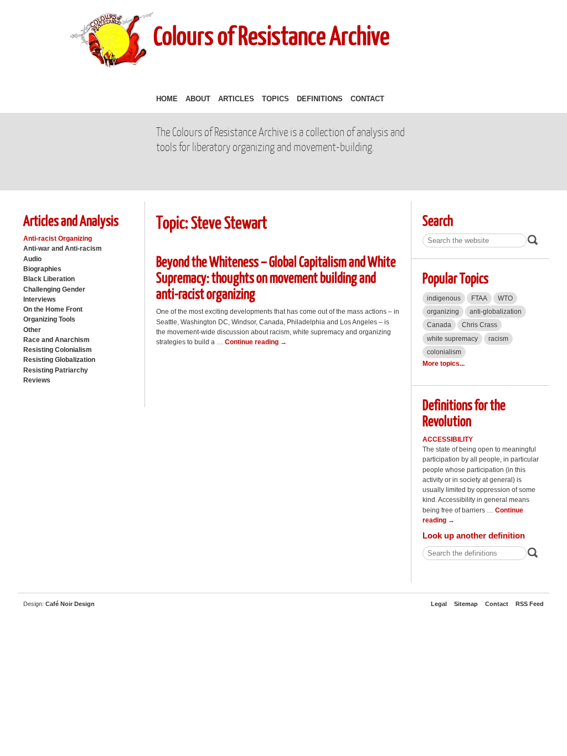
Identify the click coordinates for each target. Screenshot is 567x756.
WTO (505, 298)
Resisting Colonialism (57, 350)
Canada (439, 325)
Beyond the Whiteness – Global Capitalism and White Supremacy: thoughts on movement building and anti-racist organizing (276, 276)
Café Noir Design (70, 603)
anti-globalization (496, 311)
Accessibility (447, 439)
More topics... (443, 363)
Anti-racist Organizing (57, 238)
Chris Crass (479, 325)
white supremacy (452, 339)
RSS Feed (530, 603)
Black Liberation (49, 279)
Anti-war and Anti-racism (62, 248)
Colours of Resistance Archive (271, 35)
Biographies (42, 269)
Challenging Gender (54, 289)
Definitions (320, 99)
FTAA (479, 298)
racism (498, 339)
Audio (32, 259)
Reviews (36, 380)
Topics (275, 99)
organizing (443, 311)
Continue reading (256, 342)
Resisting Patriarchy (55, 370)
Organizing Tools (49, 319)
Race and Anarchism (56, 340)
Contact (367, 99)
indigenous (444, 298)
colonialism (444, 352)
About (197, 99)
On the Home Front (53, 309)
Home (167, 99)
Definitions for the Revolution (464, 412)
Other (32, 330)
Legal (439, 603)
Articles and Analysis (70, 220)
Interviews (39, 299)
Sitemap (466, 603)
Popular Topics (455, 277)
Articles (236, 99)
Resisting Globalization (59, 360)
